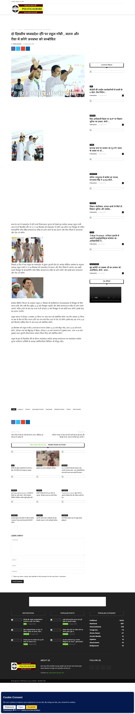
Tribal (91, 145)
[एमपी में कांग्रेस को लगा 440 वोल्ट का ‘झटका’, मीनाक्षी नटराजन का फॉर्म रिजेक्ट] (47, 483)
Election (28, 409)
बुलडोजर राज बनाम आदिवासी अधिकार (46, 468)
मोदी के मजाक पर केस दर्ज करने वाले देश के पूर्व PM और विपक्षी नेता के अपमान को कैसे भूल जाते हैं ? (68, 436)
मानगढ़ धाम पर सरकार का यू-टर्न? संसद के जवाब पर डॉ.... (106, 150)
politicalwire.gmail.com (56, 673)
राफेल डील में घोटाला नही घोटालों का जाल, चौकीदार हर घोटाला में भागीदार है (27, 436)
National (39, 465)
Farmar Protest (94, 264)
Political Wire (17, 44)
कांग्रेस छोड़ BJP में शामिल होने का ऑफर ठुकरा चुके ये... (73, 631)
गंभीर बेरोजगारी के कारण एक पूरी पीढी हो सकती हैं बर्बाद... (72, 621)
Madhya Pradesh (59, 409)
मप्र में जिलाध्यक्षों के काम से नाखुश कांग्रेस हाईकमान (72, 519)
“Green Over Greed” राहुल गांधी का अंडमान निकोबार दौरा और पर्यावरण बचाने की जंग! (73, 495)
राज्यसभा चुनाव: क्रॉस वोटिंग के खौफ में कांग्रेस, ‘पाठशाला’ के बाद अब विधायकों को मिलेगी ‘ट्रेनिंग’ (22, 520)
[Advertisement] (67, 21)
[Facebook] (111, 1)
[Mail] (115, 1)
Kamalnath (49, 409)
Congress (20, 409)
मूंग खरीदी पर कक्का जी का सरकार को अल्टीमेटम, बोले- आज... (105, 269)
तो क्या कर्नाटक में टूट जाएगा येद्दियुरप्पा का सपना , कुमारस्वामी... (73, 641)
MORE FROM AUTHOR (57, 445)
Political (19, 30)
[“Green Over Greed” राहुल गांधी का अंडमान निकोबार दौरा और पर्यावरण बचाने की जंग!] (73, 483)
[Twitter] (118, 1)
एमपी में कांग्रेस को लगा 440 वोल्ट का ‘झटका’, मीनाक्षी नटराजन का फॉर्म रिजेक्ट (46, 494)
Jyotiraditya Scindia (38, 409)
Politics (69, 409)
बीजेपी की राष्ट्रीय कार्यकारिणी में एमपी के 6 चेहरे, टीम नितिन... (106, 91)
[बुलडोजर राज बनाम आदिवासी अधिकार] (47, 458)
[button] (121, 10)
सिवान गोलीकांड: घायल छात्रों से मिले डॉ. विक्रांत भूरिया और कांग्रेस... (106, 208)
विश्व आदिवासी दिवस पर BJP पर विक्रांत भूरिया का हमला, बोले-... (106, 120)
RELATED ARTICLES (38, 445)
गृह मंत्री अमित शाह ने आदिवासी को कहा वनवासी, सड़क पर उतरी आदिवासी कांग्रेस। (47, 519)
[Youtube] (122, 1)
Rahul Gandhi (77, 409)
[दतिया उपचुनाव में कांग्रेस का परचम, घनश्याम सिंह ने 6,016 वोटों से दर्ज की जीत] (107, 166)
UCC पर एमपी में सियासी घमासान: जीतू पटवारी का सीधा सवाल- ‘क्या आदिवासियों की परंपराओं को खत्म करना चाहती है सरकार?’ (73, 470)
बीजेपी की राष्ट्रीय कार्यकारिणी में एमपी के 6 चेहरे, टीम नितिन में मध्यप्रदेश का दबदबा (21, 469)
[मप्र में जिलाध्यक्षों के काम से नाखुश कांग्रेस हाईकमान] (73, 508)
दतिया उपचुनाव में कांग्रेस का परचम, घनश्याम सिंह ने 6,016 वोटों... (104, 179)
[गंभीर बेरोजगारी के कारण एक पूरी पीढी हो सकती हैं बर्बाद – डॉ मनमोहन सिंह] (55, 622)
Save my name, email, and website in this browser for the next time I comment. (39, 576)
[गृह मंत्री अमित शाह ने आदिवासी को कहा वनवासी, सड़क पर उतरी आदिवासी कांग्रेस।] (47, 508)
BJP (13, 465)
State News (93, 174)
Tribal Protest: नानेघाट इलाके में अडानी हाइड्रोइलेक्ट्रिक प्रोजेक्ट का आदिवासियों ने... (104, 238)
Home (13, 30)
